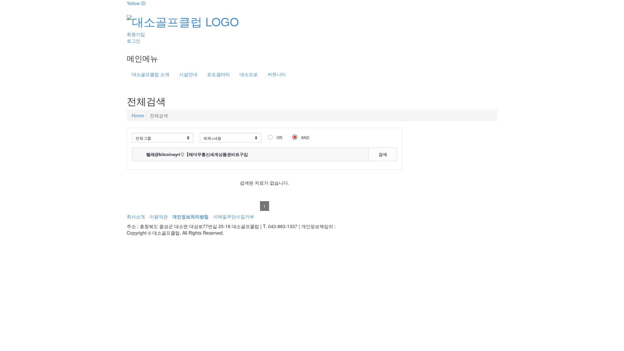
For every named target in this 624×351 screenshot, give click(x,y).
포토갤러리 (218, 74)
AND (305, 137)
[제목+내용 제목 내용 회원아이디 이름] (230, 138)
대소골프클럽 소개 (150, 74)
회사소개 (136, 216)
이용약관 (159, 216)
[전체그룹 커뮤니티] (162, 138)
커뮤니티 (276, 74)
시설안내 (188, 74)
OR (279, 137)
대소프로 (249, 74)
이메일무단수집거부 (233, 216)
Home (138, 115)
